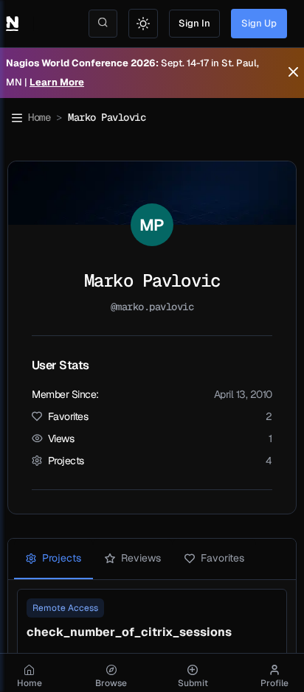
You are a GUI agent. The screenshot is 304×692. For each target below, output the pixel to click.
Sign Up (259, 23)
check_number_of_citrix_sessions (129, 632)
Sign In (194, 23)
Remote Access (65, 608)
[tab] (53, 559)
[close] (293, 73)
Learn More (57, 82)
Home (39, 117)
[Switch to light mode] (143, 23)
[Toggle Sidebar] (17, 118)
